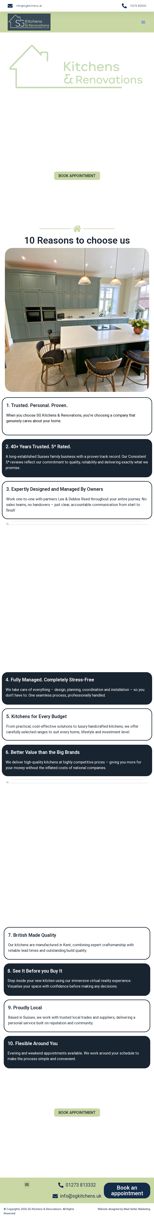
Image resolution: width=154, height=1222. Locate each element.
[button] (143, 22)
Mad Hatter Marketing (137, 1209)
